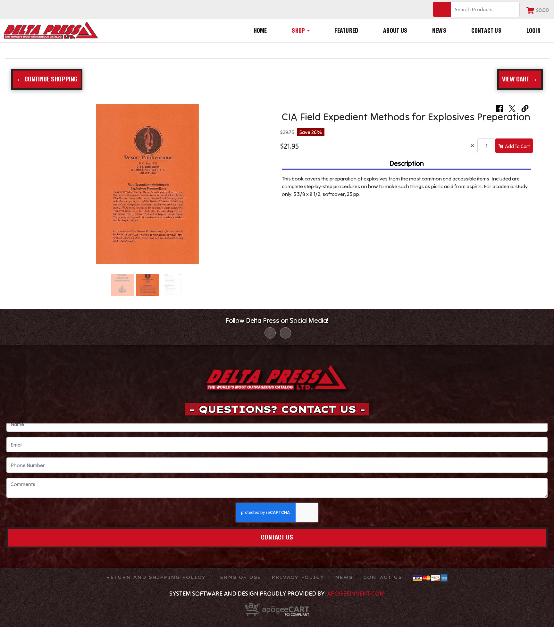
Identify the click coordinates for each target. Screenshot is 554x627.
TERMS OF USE (238, 577)
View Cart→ (520, 79)
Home (260, 30)
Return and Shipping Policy (156, 577)
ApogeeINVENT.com (356, 593)
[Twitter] (285, 333)
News (439, 30)
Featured (346, 30)
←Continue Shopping (47, 79)
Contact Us (486, 30)
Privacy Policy (298, 577)
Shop (299, 30)
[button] (29, 187)
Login (533, 30)
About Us (395, 30)
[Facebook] (270, 333)
